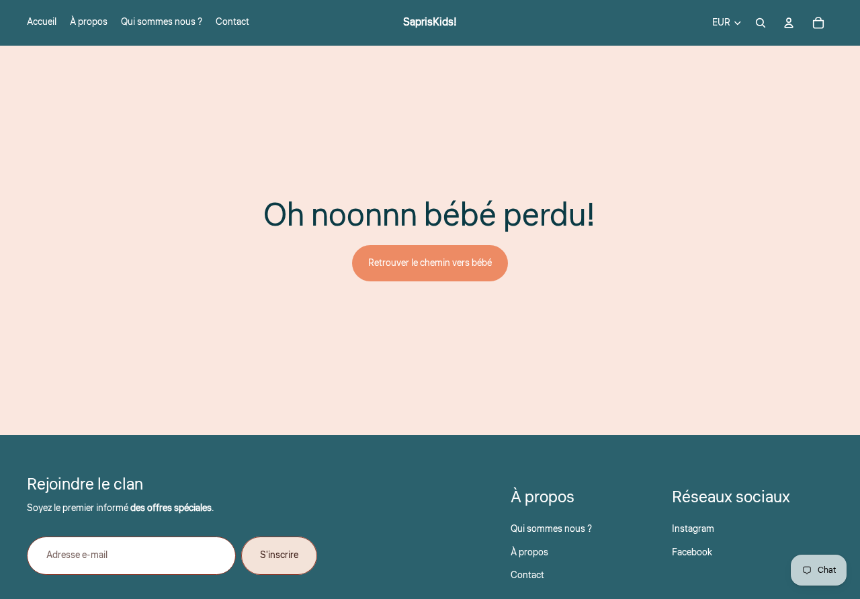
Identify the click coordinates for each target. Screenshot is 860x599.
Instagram (693, 529)
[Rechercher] (760, 23)
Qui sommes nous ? (551, 529)
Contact (527, 575)
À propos (529, 552)
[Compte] (789, 23)
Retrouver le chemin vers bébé (430, 263)
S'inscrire (279, 555)
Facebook (692, 552)
